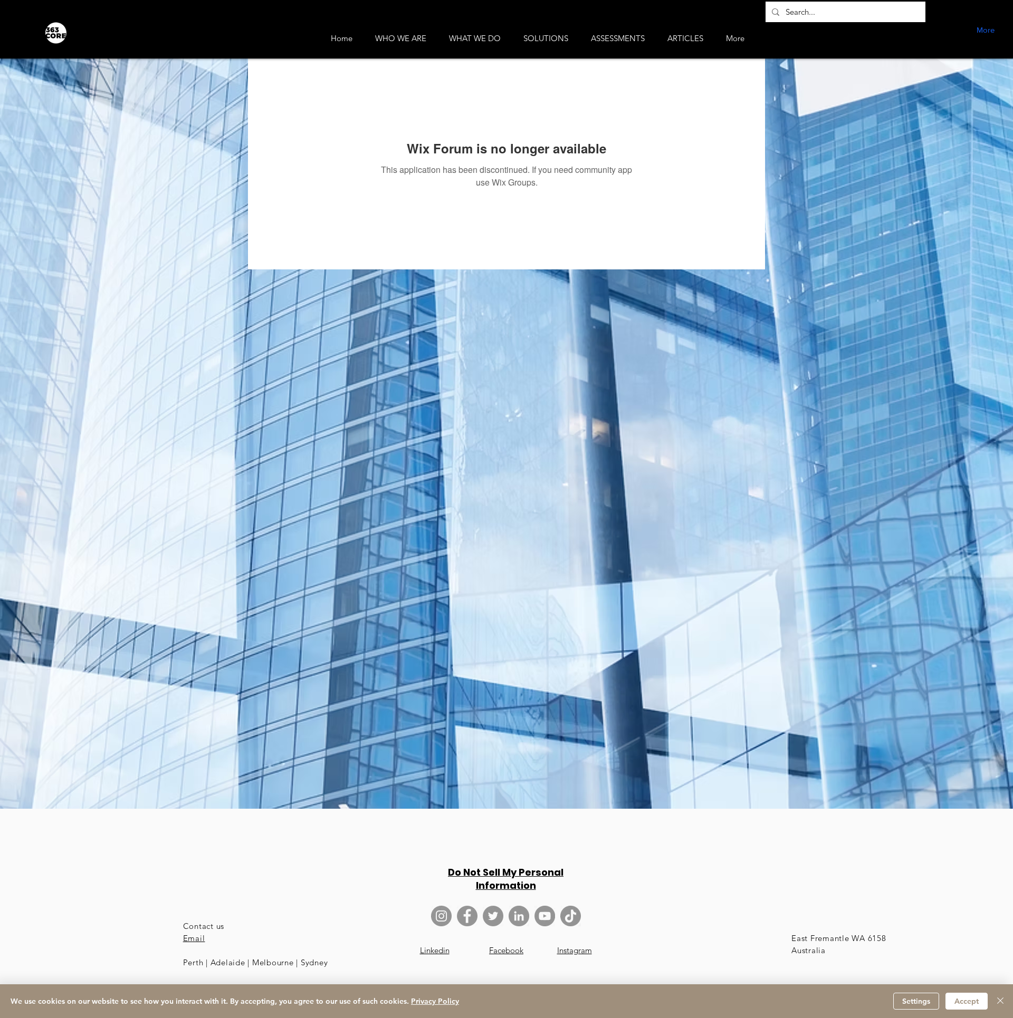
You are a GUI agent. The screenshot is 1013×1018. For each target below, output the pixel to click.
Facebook (506, 950)
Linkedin (435, 950)
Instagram (574, 950)
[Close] (1000, 1001)
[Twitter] (493, 916)
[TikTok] (570, 916)
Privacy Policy (435, 1001)
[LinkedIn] (519, 916)
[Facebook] (467, 916)
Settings (916, 1001)
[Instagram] (441, 916)
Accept (966, 1001)
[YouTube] (544, 916)
